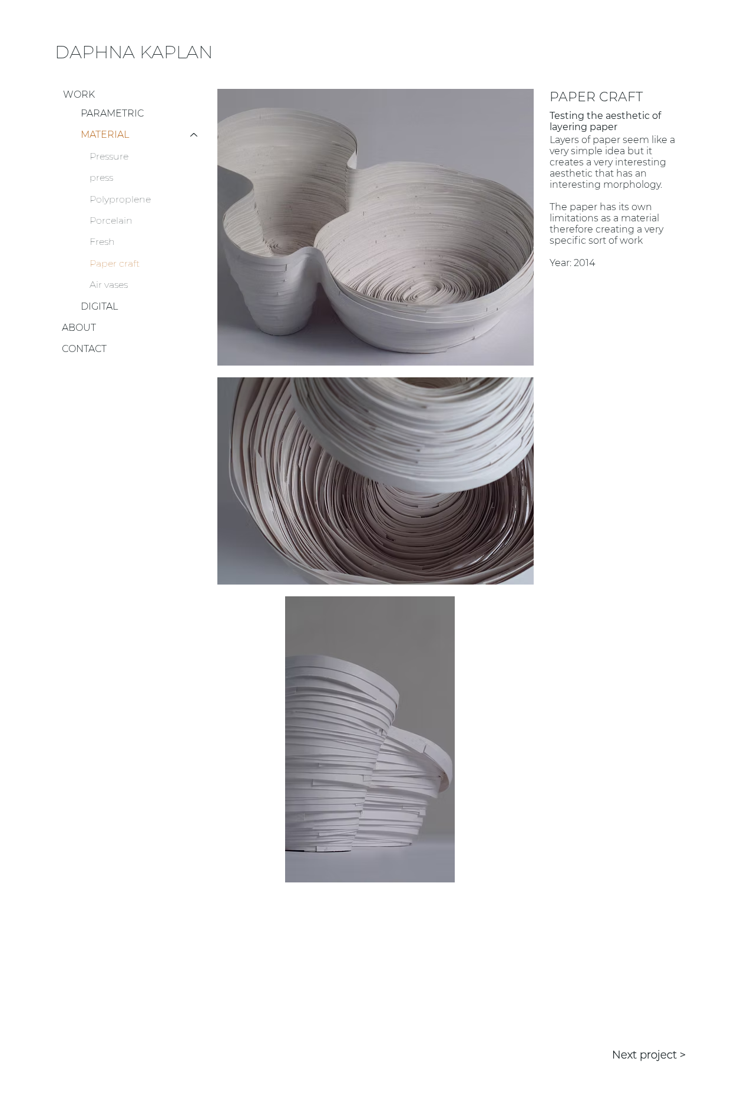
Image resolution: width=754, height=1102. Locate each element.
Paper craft (115, 263)
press (101, 177)
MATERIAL (105, 134)
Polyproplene (120, 199)
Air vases (109, 284)
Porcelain (111, 220)
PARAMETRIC (112, 113)
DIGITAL (99, 306)
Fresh (102, 241)
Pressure (109, 156)
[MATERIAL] (194, 134)
